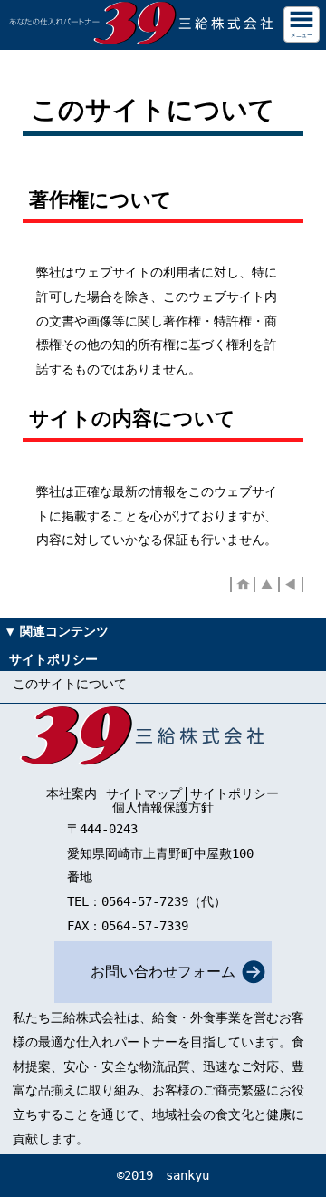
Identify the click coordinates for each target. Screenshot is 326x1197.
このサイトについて (70, 683)
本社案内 (71, 793)
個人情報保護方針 (163, 807)
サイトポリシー (234, 793)
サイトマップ (144, 793)
